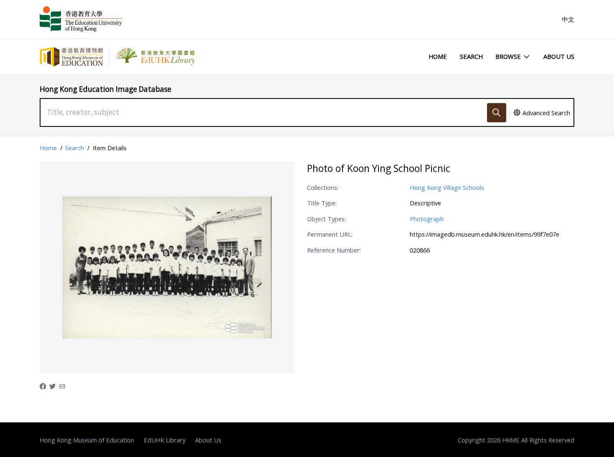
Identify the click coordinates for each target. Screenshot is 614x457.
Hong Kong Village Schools (447, 187)
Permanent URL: (330, 234)
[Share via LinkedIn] (62, 385)
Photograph (427, 219)
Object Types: (326, 219)
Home (438, 56)
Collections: (322, 187)
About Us (558, 56)
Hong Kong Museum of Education (87, 440)
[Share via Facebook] (43, 385)
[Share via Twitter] (52, 385)
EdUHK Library (164, 440)
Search (471, 56)
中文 (568, 19)
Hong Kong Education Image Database (105, 89)
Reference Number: (334, 250)
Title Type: (322, 203)
